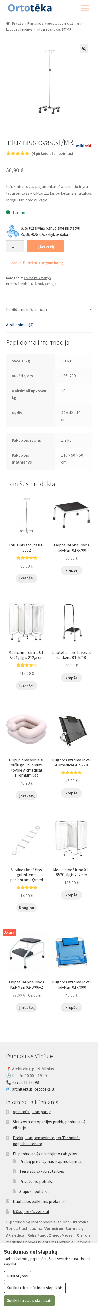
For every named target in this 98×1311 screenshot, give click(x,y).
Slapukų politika (34, 1191)
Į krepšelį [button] (27, 578)
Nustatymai (17, 1276)
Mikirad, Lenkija (44, 283)
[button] (84, 48)
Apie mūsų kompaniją (32, 1111)
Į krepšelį (46, 246)
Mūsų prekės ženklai (31, 1211)
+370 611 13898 (25, 1082)
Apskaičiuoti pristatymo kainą (37, 262)
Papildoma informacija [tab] (26, 309)
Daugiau (26, 907)
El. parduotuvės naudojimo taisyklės (45, 1153)
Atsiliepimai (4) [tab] (19, 324)
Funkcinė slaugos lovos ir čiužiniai (53, 23)
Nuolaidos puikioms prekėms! (39, 1201)
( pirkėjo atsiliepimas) (52, 153)
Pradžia (18, 23)
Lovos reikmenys (19, 29)
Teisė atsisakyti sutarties (41, 1171)
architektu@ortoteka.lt (33, 1089)
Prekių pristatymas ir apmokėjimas (50, 1161)
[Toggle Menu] (85, 8)
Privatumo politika (36, 1181)
